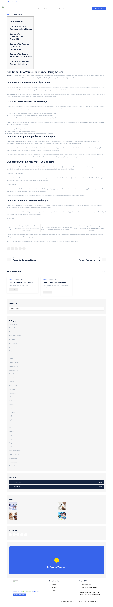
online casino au (13, 424)
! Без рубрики (13, 324)
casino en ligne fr (14, 362)
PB (10, 427)
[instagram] (16, 248)
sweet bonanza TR (14, 454)
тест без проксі (13, 466)
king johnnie (12, 389)
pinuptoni (11, 443)
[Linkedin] (93, 3)
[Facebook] (83, 3)
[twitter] (12, 248)
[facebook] (8, 248)
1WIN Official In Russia (15, 335)
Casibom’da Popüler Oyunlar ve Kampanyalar (19, 46)
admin (9, 14)
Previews (15, 258)
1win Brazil (12, 328)
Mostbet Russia (13, 401)
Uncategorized (13, 458)
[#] (10, 534)
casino (11, 358)
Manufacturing (12, 393)
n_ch (10, 416)
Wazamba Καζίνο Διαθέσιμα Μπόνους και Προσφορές (24, 260)
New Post (11, 404)
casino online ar (13, 370)
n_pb (10, 420)
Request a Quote (72, 9)
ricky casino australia (15, 450)
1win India (11, 332)
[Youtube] (97, 3)
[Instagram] (88, 3)
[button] (99, 8)
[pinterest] (20, 248)
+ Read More (14, 290)
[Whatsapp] (102, 3)
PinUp (10, 439)
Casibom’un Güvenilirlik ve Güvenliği (16, 36)
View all (103, 271)
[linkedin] (24, 248)
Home (39, 9)
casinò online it (13, 374)
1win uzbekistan (13, 343)
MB (10, 397)
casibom (9, 75)
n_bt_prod (12, 412)
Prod (10, 447)
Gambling (11, 381)
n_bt (10, 408)
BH (10, 347)
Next (98, 258)
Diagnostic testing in (14, 378)
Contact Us (62, 9)
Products (46, 9)
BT (10, 355)
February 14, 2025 (17, 14)
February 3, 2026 (20, 279)
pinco (10, 435)
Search (101, 308)
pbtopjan (11, 431)
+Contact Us (56, 570)
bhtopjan (11, 351)
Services (54, 9)
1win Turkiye (12, 339)
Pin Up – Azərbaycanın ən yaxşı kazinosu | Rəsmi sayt (88, 260)
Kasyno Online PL (13, 385)
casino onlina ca (13, 366)
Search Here (13, 304)
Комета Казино (13, 462)
